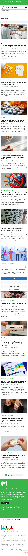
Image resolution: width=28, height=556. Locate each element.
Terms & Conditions (16, 519)
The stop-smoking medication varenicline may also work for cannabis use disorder (13, 381)
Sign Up (15, 4)
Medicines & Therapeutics (7, 80)
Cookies (11, 289)
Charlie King (9, 48)
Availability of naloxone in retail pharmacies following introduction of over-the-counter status (14, 45)
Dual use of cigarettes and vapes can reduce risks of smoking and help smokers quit (13, 420)
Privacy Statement (6, 519)
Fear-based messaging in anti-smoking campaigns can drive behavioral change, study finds (13, 157)
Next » (20, 475)
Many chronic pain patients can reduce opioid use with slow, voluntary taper (12, 120)
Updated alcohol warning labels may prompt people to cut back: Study (12, 229)
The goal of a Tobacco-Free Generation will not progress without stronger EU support (14, 193)
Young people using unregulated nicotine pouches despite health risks (13, 456)
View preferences (14, 286)
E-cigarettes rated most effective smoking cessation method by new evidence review (13, 304)
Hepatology (4, 225)
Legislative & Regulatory (7, 190)
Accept (14, 278)
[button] (26, 267)
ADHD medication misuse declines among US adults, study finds (13, 83)
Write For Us (10, 521)
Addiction (3, 41)
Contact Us (22, 521)
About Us (16, 521)
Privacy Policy (16, 289)
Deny (14, 282)
